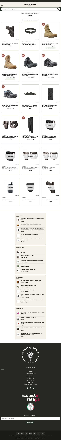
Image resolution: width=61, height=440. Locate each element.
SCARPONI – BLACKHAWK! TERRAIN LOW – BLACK (50, 77)
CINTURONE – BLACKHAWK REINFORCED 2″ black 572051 (29, 46)
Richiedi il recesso (30, 430)
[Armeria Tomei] (30, 7)
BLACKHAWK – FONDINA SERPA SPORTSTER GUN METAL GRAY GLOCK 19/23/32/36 (49, 140)
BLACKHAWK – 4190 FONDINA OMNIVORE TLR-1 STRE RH (8, 202)
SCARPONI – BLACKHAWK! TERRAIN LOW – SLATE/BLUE (10, 108)
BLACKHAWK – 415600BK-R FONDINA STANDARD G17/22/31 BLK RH (30, 171)
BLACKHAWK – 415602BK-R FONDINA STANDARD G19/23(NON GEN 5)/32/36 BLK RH (10, 140)
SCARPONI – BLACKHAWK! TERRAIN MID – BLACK (30, 77)
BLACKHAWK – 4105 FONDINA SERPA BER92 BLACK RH (10, 46)
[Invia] (58, 11)
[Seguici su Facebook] (27, 390)
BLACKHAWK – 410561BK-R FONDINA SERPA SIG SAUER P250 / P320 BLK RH (50, 202)
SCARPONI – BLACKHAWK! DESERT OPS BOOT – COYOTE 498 (9, 77)
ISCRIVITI (30, 424)
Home (22, 15)
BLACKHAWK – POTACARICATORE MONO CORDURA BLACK (49, 108)
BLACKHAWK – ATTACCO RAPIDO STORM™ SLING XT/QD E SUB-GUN (29, 108)
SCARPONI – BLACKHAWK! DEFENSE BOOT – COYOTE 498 (50, 46)
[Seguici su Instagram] (30, 390)
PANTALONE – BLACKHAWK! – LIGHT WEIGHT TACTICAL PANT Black (30, 140)
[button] (2, 7)
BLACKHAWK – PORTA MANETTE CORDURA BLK (29, 202)
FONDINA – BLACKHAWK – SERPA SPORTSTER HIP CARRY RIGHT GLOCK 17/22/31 (10, 171)
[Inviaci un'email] (33, 390)
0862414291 (36, 3)
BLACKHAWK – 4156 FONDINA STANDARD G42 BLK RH (48, 171)
